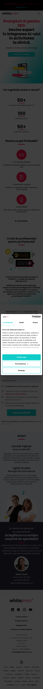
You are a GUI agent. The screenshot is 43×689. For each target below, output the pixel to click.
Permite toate (21, 357)
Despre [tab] (35, 322)
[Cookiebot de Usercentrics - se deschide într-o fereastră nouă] (32, 317)
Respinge (21, 370)
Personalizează (20, 364)
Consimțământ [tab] (7, 322)
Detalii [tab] (21, 322)
